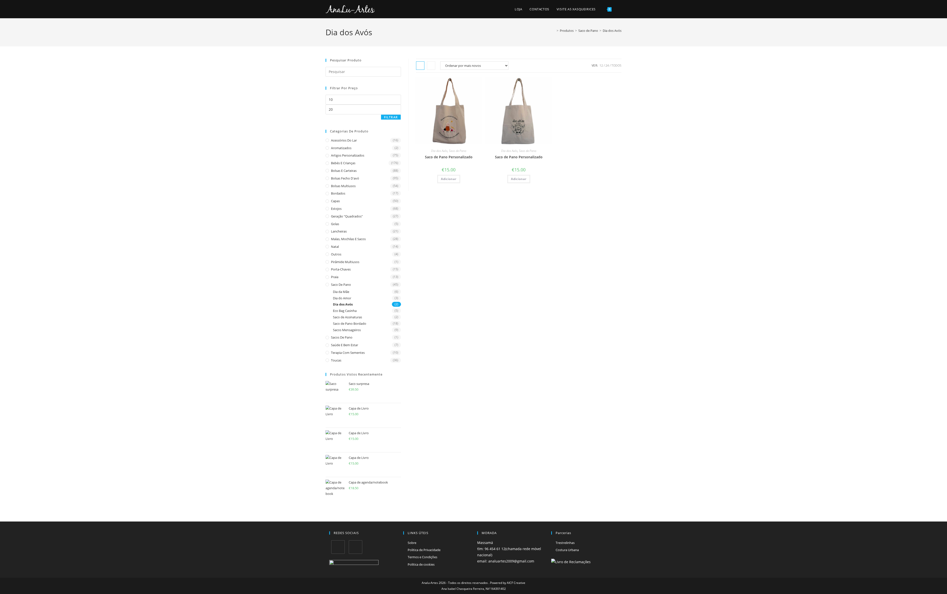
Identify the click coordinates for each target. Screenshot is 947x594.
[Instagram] (355, 547)
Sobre (412, 542)
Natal (335, 246)
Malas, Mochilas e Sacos (348, 239)
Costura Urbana (567, 550)
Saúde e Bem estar (344, 345)
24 (607, 65)
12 (601, 65)
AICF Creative (516, 583)
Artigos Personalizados (347, 155)
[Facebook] (338, 547)
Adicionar (448, 179)
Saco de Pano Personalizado (449, 157)
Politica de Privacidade (424, 550)
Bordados (338, 193)
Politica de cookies (421, 564)
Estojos (336, 208)
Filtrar (391, 117)
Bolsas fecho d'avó (345, 178)
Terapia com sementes (348, 352)
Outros (336, 254)
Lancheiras (339, 231)
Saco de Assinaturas (347, 317)
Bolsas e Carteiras (344, 170)
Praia (334, 277)
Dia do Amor (342, 298)
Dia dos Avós (612, 30)
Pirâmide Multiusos (345, 262)
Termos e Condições (422, 557)
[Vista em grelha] (420, 65)
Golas (335, 224)
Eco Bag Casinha (345, 310)
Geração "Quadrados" (347, 216)
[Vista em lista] (431, 65)
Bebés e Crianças (343, 163)
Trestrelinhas (565, 542)
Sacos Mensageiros (347, 330)
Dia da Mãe (341, 291)
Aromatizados (341, 148)
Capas (335, 201)
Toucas (336, 360)
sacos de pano (341, 337)
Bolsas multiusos (343, 186)
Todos (616, 65)
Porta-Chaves (341, 269)
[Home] (554, 30)
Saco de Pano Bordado (349, 323)
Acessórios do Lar (344, 140)
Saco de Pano (457, 151)
